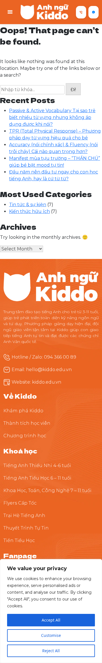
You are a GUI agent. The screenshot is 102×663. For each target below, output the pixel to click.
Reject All (51, 650)
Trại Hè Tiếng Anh (24, 515)
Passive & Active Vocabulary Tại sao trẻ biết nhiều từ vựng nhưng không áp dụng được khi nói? (52, 117)
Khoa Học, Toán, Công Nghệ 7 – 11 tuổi (47, 490)
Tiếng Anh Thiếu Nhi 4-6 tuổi (37, 465)
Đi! (73, 89)
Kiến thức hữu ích (29, 211)
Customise (51, 635)
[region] (51, 611)
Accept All (51, 620)
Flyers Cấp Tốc (20, 503)
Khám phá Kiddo (23, 410)
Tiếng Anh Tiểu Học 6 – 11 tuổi (37, 478)
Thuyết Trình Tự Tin (26, 528)
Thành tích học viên (26, 423)
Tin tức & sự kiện (27, 204)
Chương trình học (24, 435)
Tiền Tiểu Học (19, 540)
